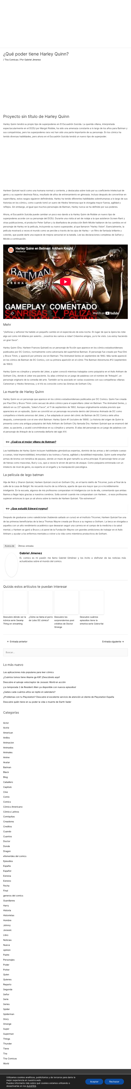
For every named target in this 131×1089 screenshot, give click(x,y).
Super (6, 1029)
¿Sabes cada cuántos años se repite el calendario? (29, 692)
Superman (8, 1034)
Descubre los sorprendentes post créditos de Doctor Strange (64, 622)
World (6, 1063)
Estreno (7, 881)
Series (6, 1004)
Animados (8, 747)
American (8, 732)
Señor (6, 994)
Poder (6, 964)
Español (7, 871)
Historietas (8, 915)
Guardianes (9, 900)
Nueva (6, 945)
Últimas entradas (26, 546)
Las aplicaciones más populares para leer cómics (28, 672)
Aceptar (94, 1081)
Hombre (7, 920)
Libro (5, 935)
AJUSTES (31, 1086)
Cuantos (7, 836)
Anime (6, 757)
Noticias (7, 940)
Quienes (7, 979)
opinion (7, 950)
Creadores (8, 821)
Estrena (7, 876)
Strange (7, 1024)
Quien (6, 974)
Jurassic (7, 930)
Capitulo (7, 787)
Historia (7, 910)
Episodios (8, 861)
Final (5, 890)
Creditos (7, 826)
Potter (6, 969)
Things (6, 1039)
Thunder (7, 1043)
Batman (7, 767)
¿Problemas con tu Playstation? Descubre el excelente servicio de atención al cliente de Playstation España (58, 697)
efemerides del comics (14, 856)
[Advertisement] (65, 89)
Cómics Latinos (11, 811)
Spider (6, 1009)
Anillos (6, 737)
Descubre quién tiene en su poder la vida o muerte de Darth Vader (37, 702)
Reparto (7, 984)
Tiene (6, 1048)
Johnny (7, 925)
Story (6, 1019)
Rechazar (114, 1081)
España (7, 866)
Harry (6, 905)
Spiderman (8, 1014)
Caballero (8, 782)
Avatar (6, 762)
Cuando (7, 831)
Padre (6, 954)
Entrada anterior (17, 641)
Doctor (6, 841)
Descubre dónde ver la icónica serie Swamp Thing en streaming (14, 620)
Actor (6, 723)
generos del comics (13, 895)
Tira (5, 1053)
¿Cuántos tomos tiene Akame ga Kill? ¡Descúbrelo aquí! (31, 677)
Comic (6, 797)
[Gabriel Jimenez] (11, 565)
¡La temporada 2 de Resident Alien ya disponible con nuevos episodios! (39, 687)
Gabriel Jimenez (30, 553)
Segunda (7, 989)
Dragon (7, 851)
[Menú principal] (65, 44)
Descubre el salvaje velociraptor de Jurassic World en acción (34, 682)
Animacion (8, 742)
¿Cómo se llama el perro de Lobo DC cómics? (41, 619)
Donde (6, 846)
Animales (7, 752)
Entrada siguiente (113, 641)
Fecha (6, 885)
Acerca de (9, 546)
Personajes (9, 959)
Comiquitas (9, 816)
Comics (7, 802)
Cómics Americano (13, 806)
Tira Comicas (11, 59)
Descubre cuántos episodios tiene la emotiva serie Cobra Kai (91, 620)
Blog (5, 777)
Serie (5, 999)
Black (6, 772)
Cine (5, 792)
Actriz (6, 727)
